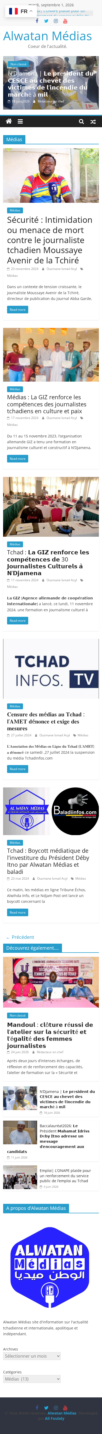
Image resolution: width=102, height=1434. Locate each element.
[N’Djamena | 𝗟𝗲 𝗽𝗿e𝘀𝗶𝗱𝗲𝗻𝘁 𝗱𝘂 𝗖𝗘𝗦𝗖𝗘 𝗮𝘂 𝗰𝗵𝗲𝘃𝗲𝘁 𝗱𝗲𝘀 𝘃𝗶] (51, 59)
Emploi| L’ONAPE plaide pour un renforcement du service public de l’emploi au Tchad (65, 1175)
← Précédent (20, 937)
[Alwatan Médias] (9, 121)
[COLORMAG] (51, 1220)
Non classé (18, 64)
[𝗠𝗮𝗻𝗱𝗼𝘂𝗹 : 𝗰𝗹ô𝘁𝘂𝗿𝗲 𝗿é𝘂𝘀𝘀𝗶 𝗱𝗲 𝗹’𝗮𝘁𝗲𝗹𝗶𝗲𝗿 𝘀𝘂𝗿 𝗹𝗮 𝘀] (51, 959)
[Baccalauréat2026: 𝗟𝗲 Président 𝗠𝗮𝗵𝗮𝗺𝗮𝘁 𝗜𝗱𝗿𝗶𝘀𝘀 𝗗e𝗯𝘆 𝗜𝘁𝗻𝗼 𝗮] (20, 1123)
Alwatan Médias (47, 35)
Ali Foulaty (54, 1418)
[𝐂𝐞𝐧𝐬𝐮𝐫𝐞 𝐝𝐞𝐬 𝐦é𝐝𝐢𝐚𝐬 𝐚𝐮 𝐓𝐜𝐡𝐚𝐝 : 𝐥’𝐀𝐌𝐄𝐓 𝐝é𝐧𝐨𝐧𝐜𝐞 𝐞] (51, 642)
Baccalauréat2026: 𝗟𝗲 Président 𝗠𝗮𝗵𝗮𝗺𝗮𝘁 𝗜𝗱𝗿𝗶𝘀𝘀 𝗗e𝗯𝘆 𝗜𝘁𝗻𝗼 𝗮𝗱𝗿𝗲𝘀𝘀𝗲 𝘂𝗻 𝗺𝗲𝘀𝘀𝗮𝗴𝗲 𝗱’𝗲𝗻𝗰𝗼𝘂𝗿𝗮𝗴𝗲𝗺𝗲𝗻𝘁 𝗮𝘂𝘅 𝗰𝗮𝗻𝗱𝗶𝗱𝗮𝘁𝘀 (48, 1138)
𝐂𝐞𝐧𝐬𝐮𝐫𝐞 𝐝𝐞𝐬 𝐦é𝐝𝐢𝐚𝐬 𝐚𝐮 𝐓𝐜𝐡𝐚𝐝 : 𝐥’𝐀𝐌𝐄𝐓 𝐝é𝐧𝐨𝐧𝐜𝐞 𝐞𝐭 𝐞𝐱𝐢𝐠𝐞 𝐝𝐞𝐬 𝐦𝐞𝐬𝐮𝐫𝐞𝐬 (46, 721)
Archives (10, 1349)
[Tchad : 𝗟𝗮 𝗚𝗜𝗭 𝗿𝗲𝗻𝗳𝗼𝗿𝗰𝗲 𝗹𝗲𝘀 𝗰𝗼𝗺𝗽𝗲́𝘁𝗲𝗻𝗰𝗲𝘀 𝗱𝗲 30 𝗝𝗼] (51, 480)
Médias (15, 210)
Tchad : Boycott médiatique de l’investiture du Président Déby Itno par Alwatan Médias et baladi (48, 860)
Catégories (12, 1371)
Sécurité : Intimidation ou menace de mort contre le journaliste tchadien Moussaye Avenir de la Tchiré (50, 240)
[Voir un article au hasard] (93, 121)
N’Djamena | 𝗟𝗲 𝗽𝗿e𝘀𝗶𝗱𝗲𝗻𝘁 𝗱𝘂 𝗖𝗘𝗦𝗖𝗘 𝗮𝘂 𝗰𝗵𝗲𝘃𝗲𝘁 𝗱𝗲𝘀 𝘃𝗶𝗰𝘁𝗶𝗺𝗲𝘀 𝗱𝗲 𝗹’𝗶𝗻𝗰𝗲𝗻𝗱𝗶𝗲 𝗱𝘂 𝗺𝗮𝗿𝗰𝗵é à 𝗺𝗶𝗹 (51, 83)
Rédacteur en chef (51, 101)
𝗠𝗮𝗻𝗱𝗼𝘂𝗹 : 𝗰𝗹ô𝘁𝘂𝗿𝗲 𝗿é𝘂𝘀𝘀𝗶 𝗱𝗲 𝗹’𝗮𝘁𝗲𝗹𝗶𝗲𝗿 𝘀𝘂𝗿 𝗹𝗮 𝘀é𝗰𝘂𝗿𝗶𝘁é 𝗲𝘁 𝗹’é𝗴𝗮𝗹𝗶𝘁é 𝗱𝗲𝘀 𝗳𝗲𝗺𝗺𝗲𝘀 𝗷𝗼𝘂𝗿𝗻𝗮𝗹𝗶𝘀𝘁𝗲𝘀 (50, 1035)
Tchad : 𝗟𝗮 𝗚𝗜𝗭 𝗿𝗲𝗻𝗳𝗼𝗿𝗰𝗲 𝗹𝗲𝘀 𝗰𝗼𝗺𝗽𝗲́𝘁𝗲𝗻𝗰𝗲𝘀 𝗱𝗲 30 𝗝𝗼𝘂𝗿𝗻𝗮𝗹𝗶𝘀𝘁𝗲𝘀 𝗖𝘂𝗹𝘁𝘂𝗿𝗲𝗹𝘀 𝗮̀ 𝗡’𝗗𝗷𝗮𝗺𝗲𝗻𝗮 (48, 562)
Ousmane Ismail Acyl (62, 269)
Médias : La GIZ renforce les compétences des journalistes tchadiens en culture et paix (46, 404)
